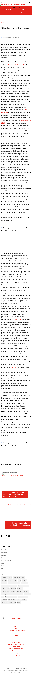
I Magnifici (4, 550)
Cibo (20, 580)
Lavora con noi (16, 642)
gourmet (13, 367)
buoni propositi (16, 577)
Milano (23, 13)
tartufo (10, 602)
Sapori (3, 563)
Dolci (11, 585)
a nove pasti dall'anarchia (9, 538)
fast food (20, 585)
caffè (23, 577)
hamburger (19, 588)
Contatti (16, 640)
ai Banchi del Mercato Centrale (16, 630)
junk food (13, 591)
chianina (15, 580)
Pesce (15, 596)
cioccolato (4, 583)
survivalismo (11, 540)
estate (15, 585)
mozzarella (10, 594)
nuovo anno (27, 594)
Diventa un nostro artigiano (16, 644)
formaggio (26, 585)
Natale (21, 594)
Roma (23, 10)
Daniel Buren (17, 583)
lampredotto (19, 591)
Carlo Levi (4, 580)
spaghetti (24, 599)
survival (4, 540)
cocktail (10, 583)
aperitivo (4, 577)
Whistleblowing (16, 646)
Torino (8, 13)
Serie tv (18, 599)
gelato (7, 588)
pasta (11, 596)
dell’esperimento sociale (16, 64)
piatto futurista (16, 319)
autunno (10, 577)
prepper (27, 538)
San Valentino (11, 599)
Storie (2, 23)
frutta (3, 588)
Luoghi (3, 557)
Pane (6, 596)
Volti (2, 568)
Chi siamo (16, 624)
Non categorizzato (6, 560)
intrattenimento (5, 591)
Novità (16, 635)
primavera (4, 599)
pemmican (21, 538)
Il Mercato (4, 552)
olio (3, 596)
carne (9, 580)
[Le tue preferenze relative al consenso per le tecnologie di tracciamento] (29, 675)
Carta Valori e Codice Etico (16, 648)
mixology (4, 594)
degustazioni (5, 585)
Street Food (4, 602)
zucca (18, 602)
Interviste (3, 555)
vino (15, 602)
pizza (19, 596)
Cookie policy (16, 655)
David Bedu (24, 583)
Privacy (16, 653)
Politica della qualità (16, 650)
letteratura (26, 591)
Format (16, 626)
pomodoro (25, 596)
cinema (24, 580)
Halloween (13, 588)
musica (16, 594)
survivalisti (19, 540)
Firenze (8, 10)
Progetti (16, 628)
